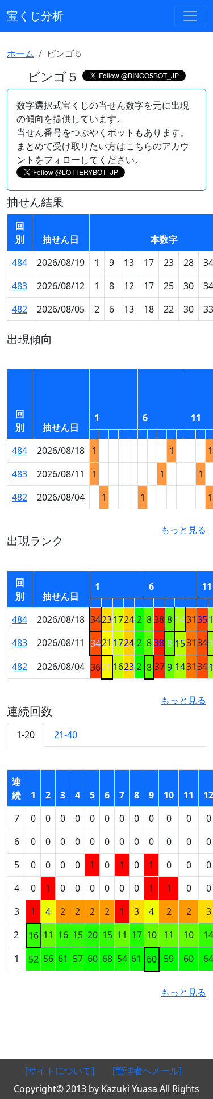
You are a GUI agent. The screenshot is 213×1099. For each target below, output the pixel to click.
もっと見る (183, 529)
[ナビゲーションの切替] (190, 16)
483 (19, 286)
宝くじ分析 (35, 15)
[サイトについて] (59, 1070)
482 (19, 309)
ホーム (20, 53)
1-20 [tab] (25, 734)
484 (19, 262)
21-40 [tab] (65, 734)
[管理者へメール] (147, 1070)
